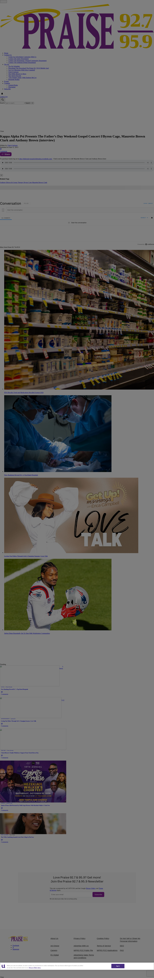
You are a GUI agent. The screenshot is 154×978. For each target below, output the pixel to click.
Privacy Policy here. (35, 967)
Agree (118, 966)
